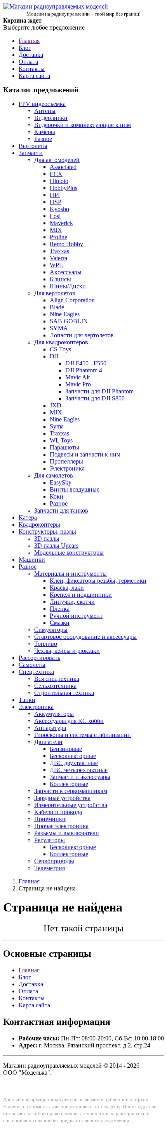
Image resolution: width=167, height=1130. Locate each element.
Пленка (60, 608)
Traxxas (59, 251)
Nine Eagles (65, 314)
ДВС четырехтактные (79, 770)
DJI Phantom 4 (83, 370)
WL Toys (61, 440)
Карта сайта (34, 75)
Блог (25, 47)
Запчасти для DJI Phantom (99, 391)
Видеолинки (51, 118)
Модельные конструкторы (69, 552)
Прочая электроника (61, 826)
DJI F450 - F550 (85, 363)
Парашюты (64, 447)
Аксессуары (66, 272)
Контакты (32, 68)
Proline (58, 237)
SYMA (59, 328)
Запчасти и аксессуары (80, 777)
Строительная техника (64, 692)
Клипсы (60, 279)
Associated (63, 167)
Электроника (67, 468)
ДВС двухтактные (74, 763)
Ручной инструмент (76, 615)
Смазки (60, 622)
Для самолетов (53, 475)
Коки (56, 496)
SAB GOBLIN (69, 321)
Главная (29, 40)
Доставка (31, 54)
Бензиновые (66, 749)
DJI (54, 356)
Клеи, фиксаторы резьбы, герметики (98, 580)
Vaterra (58, 258)
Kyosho (59, 209)
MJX (56, 230)
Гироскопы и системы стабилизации (82, 735)
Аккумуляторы (54, 713)
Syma (57, 426)
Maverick (61, 223)
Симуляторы (51, 629)
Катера (28, 517)
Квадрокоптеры (39, 524)
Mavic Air (77, 377)
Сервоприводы (54, 861)
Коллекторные (69, 784)
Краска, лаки (67, 587)
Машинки (32, 559)
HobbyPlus (63, 188)
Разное (43, 139)
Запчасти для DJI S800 (95, 398)
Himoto (59, 181)
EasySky (60, 482)
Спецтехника (36, 671)
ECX (56, 174)
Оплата (28, 61)
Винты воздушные (74, 489)
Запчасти (31, 153)
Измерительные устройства (70, 805)
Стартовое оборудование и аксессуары (85, 636)
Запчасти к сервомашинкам (70, 791)
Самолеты (32, 664)
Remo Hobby (66, 244)
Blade (57, 307)
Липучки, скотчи (72, 601)
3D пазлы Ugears (56, 545)
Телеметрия (49, 868)
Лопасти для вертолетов (82, 335)
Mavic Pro (78, 384)
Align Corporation (72, 300)
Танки (27, 699)
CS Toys (60, 349)
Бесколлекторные (73, 756)
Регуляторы (49, 840)
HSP (55, 202)
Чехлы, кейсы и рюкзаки (67, 650)
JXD (55, 405)
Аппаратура (50, 728)
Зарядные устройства (62, 798)
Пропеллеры (66, 461)
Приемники (50, 819)
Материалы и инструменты (70, 573)
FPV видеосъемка (42, 103)
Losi (55, 216)
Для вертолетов (54, 293)
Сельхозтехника (55, 685)
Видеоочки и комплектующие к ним (82, 125)
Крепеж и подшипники (81, 594)
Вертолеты (33, 146)
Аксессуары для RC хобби (69, 720)
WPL (56, 265)
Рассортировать (39, 657)
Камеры (44, 132)
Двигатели (48, 742)
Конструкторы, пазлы (47, 531)
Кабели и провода (58, 812)
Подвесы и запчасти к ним (85, 454)
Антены (45, 111)
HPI (55, 195)
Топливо (45, 643)
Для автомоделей (57, 160)
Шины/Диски (68, 286)
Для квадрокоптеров (61, 342)
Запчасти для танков (61, 510)
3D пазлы (46, 538)
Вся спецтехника (56, 678)
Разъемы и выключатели (66, 833)
